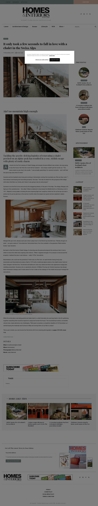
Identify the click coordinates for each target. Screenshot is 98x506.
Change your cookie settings (42, 59)
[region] (49, 57)
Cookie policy (52, 55)
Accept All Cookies (54, 59)
